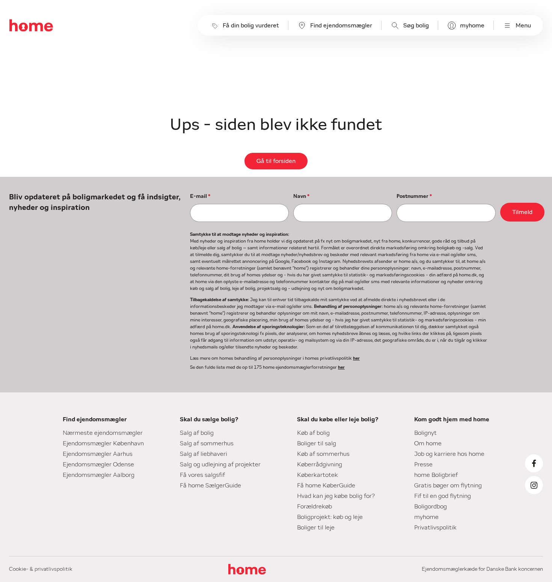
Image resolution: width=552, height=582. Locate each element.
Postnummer (414, 196)
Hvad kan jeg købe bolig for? (336, 496)
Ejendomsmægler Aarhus (98, 454)
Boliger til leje (316, 528)
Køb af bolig (313, 433)
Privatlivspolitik (435, 528)
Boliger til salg (316, 443)
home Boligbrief (436, 475)
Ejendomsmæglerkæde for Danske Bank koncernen (482, 569)
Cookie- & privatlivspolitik (40, 569)
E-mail (200, 196)
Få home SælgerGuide (210, 485)
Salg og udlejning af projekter (220, 464)
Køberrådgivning (319, 464)
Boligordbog (430, 507)
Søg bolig (416, 26)
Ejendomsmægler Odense (98, 464)
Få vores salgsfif (202, 475)
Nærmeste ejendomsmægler (103, 433)
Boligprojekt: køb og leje (330, 517)
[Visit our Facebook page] (534, 463)
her (356, 358)
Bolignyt (425, 433)
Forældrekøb (314, 507)
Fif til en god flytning (442, 496)
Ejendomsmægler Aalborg (98, 475)
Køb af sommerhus (323, 454)
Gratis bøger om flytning (448, 485)
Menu (523, 26)
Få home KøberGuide (326, 485)
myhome (472, 26)
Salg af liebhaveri (203, 454)
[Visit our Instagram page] (534, 485)
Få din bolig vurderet (251, 26)
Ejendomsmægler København (103, 443)
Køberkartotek (317, 475)
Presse (423, 464)
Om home (428, 443)
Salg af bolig (197, 433)
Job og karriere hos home (449, 454)
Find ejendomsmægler (341, 26)
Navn (301, 196)
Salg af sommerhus (207, 443)
